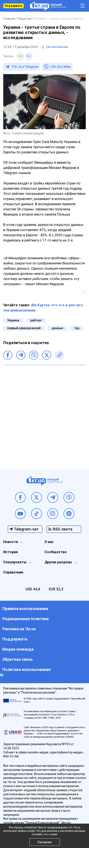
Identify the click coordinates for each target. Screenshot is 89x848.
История (10, 552)
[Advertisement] (44, 413)
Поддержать (13, 5)
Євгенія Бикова (57, 47)
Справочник (13, 572)
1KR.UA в (24, 66)
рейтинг (36, 320)
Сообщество (55, 552)
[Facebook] (7, 355)
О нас (49, 542)
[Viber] (33, 355)
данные (57, 328)
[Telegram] (20, 355)
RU (29, 56)
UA (20, 56)
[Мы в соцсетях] (20, 497)
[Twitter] (46, 355)
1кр (76, 328)
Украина (13, 320)
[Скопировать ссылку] (59, 355)
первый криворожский (24, 328)
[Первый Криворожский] (48, 6)
